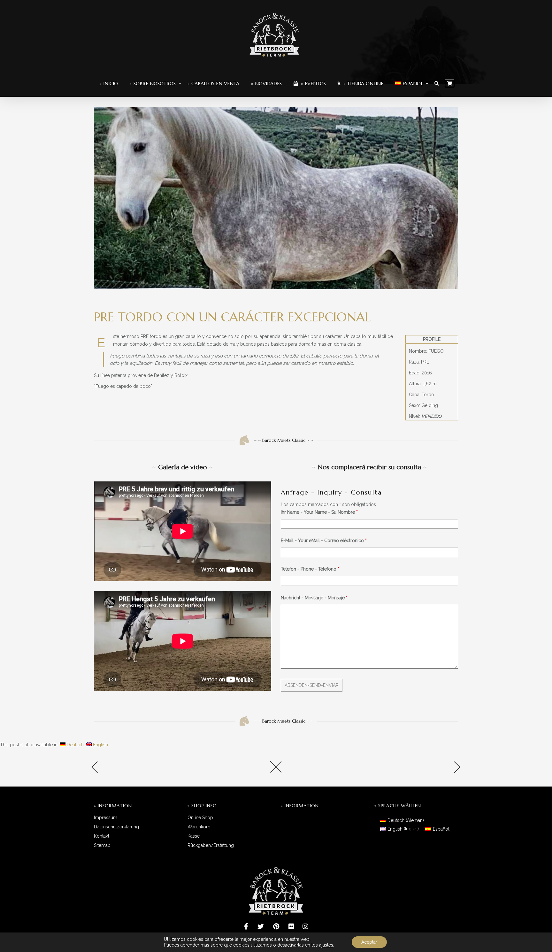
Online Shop (200, 817)
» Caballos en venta (213, 84)
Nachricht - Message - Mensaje (314, 597)
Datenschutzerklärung (116, 826)
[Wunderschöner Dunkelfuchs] (400, 769)
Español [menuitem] (441, 829)
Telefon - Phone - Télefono (310, 569)
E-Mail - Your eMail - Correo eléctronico (324, 540)
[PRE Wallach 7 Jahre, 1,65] (151, 769)
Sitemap (102, 845)
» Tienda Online (362, 84)
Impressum (105, 817)
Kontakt (101, 836)
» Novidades (266, 84)
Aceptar (369, 942)
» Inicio (108, 84)
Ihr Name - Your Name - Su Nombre (319, 512)
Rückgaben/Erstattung (211, 845)
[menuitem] (409, 83)
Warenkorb (199, 826)
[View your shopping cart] (449, 83)
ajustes (326, 945)
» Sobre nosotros (153, 84)
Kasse (194, 836)
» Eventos (312, 84)
